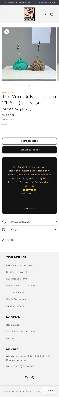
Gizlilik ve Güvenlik (17, 272)
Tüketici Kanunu (15, 306)
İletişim (10, 338)
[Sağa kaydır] (36, 86)
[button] (6, 14)
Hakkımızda (12, 324)
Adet (4, 124)
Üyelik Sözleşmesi (16, 299)
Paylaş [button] (9, 239)
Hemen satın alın (29, 149)
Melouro (15, 391)
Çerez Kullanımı (15, 292)
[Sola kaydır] (23, 86)
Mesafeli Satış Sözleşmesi (20, 285)
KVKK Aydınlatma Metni (19, 265)
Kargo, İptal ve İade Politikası (22, 331)
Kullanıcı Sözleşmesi (17, 278)
